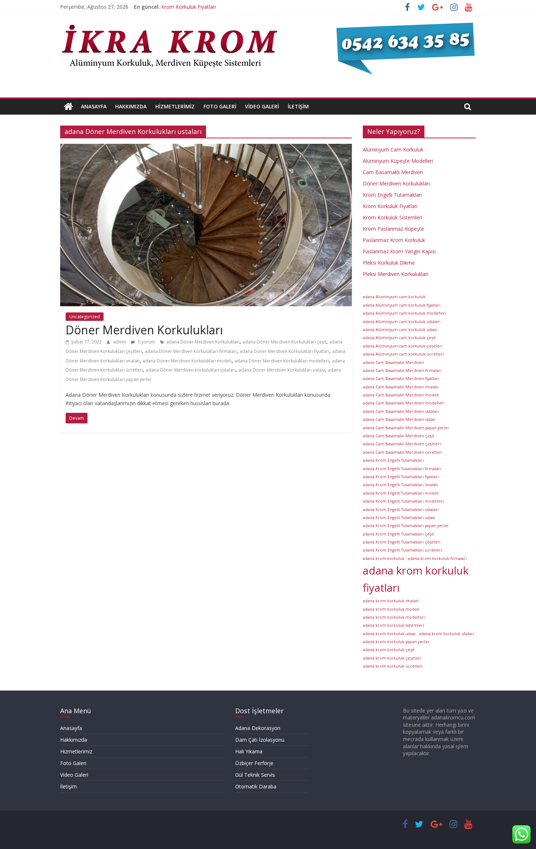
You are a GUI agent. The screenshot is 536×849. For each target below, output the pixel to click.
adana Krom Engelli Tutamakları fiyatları (401, 476)
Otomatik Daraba (255, 786)
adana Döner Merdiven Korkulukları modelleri (281, 361)
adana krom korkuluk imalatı (391, 600)
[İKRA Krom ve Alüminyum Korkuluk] (68, 106)
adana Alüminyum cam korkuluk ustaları (401, 321)
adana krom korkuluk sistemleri (393, 625)
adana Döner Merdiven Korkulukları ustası (281, 370)
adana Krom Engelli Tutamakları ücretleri (402, 550)
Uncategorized (84, 317)
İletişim (298, 106)
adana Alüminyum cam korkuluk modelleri (404, 313)
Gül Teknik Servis (255, 774)
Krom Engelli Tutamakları (392, 194)
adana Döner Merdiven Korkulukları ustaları (191, 370)
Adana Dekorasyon (257, 728)
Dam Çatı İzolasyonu (259, 739)
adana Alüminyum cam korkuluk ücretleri (403, 354)
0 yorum (146, 342)
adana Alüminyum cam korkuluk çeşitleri (402, 346)
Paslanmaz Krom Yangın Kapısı (399, 251)
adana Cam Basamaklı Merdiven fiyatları (401, 378)
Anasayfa (93, 106)
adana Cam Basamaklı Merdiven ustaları (401, 411)
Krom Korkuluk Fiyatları (390, 206)
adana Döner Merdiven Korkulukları (203, 342)
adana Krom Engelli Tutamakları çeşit (398, 534)
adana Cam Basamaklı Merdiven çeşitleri (402, 443)
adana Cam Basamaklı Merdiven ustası (399, 419)
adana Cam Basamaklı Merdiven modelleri (403, 403)
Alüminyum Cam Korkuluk (393, 149)
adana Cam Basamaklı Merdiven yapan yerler (406, 427)
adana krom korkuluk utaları (446, 633)
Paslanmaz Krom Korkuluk (192, 5)
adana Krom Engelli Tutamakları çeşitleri (401, 542)
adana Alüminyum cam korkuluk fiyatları (401, 305)
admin (120, 342)
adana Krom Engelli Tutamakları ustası (399, 517)
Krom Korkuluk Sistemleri (392, 217)
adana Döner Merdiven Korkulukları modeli (187, 361)
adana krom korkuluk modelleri (394, 617)
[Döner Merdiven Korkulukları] (206, 148)
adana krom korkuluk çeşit (389, 649)
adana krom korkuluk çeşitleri (392, 658)
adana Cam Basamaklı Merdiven (393, 362)
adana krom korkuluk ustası (389, 633)
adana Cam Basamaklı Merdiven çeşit (398, 435)
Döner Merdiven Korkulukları (144, 330)
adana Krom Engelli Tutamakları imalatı (400, 484)
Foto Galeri (219, 106)
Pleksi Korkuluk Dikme (389, 262)
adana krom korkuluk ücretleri (393, 666)
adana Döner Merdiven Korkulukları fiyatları (284, 351)
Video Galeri (262, 106)
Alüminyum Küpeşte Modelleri (398, 160)
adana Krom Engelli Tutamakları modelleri (403, 501)
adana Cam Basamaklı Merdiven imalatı (400, 386)
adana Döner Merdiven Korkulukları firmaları (191, 351)
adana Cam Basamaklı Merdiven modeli (401, 394)
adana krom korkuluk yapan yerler (396, 641)
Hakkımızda (131, 106)
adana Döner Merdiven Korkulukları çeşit (284, 342)
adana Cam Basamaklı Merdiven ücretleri (402, 452)
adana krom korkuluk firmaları (437, 558)
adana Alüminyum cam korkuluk (394, 296)
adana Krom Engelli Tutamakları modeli (401, 493)
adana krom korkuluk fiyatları (416, 579)
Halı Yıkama (249, 751)
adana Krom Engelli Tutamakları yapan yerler (406, 525)
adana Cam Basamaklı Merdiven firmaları (402, 370)
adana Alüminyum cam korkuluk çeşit (399, 337)
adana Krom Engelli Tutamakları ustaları (401, 509)
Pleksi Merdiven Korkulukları (395, 273)
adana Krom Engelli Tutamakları (393, 460)
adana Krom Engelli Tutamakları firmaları (402, 468)
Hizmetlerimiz (175, 106)
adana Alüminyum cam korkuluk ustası (400, 329)
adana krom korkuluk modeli (391, 609)
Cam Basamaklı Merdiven (393, 172)
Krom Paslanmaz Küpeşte (393, 228)
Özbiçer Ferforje (254, 763)
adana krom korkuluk (383, 558)
